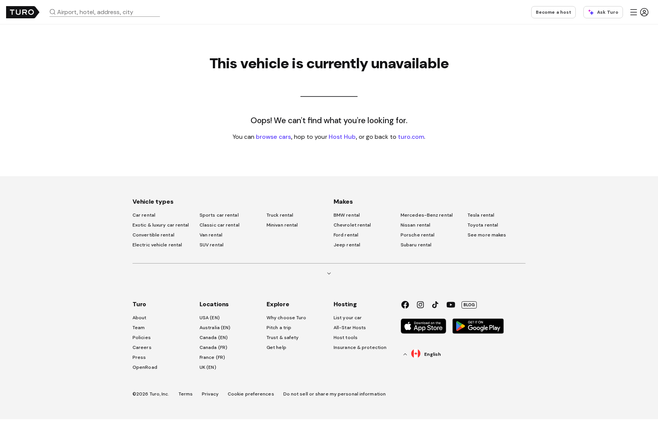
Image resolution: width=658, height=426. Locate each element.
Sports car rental (219, 215)
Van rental (211, 235)
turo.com (411, 136)
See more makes (487, 235)
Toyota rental (483, 225)
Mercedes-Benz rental (427, 215)
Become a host (553, 12)
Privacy (210, 394)
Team (139, 327)
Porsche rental (417, 235)
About (140, 317)
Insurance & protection (360, 347)
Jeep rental (347, 245)
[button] (108, 11)
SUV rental (212, 245)
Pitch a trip (279, 327)
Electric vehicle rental (157, 245)
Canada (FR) (213, 347)
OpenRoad (145, 367)
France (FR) (212, 357)
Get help (276, 347)
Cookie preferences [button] (251, 394)
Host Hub (342, 136)
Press (139, 357)
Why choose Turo (287, 317)
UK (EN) (208, 367)
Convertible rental (153, 235)
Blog (469, 304)
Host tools (346, 337)
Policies (142, 337)
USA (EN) (210, 317)
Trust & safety (283, 337)
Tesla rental (481, 215)
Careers (142, 347)
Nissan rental (415, 225)
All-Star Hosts (350, 327)
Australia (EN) (215, 327)
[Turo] (23, 12)
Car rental (144, 215)
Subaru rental (416, 245)
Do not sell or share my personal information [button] (334, 394)
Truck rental (280, 215)
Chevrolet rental (352, 225)
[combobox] (108, 11)
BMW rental (347, 215)
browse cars (273, 136)
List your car (348, 317)
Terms (186, 394)
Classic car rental (220, 225)
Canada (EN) (214, 337)
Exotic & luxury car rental (161, 225)
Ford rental (346, 235)
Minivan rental (282, 225)
